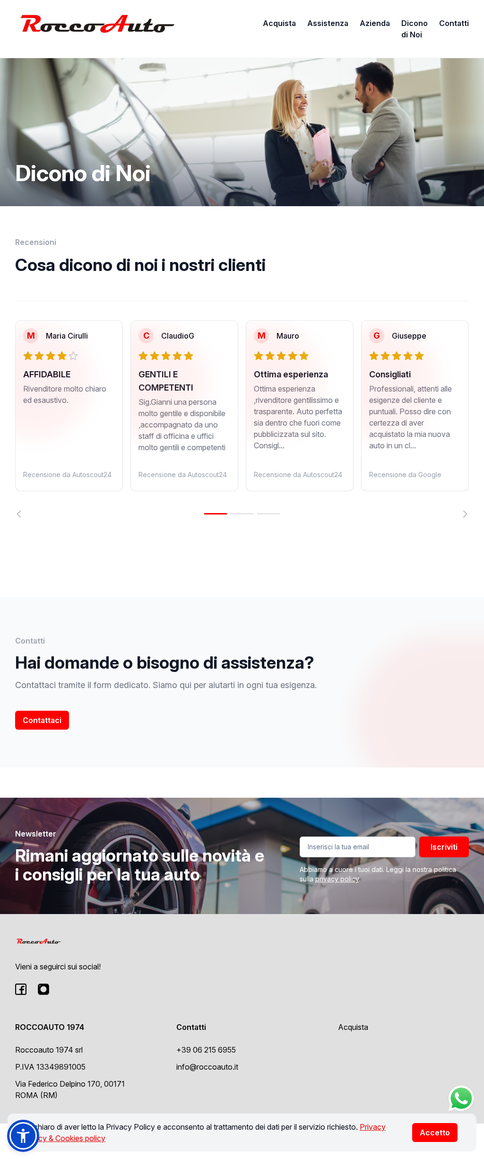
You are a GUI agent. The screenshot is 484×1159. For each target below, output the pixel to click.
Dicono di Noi (414, 28)
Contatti (454, 23)
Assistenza (327, 23)
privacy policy (337, 879)
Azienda (375, 23)
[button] (23, 1136)
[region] (242, 419)
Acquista (279, 23)
